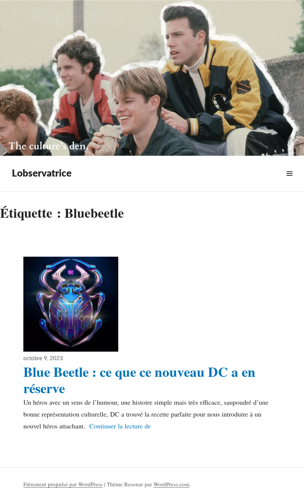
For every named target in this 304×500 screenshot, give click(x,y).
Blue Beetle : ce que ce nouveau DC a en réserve (139, 380)
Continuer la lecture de (120, 425)
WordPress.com (171, 484)
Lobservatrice (42, 173)
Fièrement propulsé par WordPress (63, 484)
